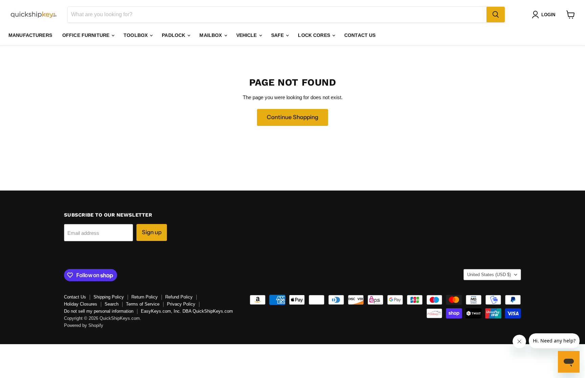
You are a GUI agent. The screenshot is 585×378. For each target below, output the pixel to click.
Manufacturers (30, 35)
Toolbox (136, 35)
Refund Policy (179, 296)
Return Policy (144, 296)
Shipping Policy (108, 296)
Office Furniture (86, 35)
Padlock (174, 35)
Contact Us (359, 35)
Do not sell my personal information (98, 311)
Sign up (151, 232)
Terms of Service (142, 304)
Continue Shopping (292, 117)
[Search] (495, 14)
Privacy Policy (181, 304)
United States (489, 274)
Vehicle (247, 35)
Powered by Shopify (83, 325)
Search (111, 304)
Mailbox (211, 35)
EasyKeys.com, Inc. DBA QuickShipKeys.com (187, 311)
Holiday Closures (80, 304)
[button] (545, 14)
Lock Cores (314, 35)
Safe (278, 35)
